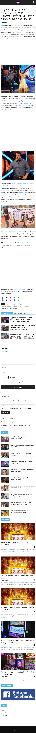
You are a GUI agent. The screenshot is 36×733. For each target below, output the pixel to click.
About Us (4, 713)
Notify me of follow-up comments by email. (13, 382)
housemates (7, 101)
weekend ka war (13, 308)
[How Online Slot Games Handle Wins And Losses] (18, 565)
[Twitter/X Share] (6, 299)
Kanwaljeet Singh (23, 243)
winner (22, 192)
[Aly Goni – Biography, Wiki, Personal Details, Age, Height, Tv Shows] (5, 488)
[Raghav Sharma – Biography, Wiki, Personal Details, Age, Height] (5, 472)
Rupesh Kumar (6, 22)
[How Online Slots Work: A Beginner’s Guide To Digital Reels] (18, 629)
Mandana (30, 30)
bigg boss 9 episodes (18, 306)
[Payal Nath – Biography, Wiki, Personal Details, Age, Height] (5, 439)
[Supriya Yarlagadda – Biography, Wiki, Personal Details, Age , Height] (5, 504)
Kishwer (21, 36)
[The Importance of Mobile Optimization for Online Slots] (18, 596)
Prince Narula (24, 183)
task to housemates (19, 289)
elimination (27, 306)
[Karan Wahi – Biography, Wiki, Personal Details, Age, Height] (5, 496)
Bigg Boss (8, 304)
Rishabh (26, 103)
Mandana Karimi (26, 105)
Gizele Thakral (7, 186)
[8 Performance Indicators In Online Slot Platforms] (18, 531)
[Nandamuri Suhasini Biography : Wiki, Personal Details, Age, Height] (5, 513)
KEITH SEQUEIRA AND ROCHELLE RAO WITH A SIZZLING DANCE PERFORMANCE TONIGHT (22, 328)
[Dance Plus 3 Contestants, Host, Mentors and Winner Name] (5, 464)
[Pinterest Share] (10, 299)
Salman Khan (4, 109)
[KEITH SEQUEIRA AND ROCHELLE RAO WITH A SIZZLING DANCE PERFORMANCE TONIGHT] (5, 328)
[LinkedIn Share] (14, 299)
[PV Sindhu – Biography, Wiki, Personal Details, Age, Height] (5, 455)
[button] (33, 2)
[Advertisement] (18, 52)
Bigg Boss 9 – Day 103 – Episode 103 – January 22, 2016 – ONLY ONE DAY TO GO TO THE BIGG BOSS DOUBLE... (22, 336)
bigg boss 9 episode (6, 306)
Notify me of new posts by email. (11, 384)
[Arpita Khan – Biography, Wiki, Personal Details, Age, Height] (5, 480)
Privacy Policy (5, 715)
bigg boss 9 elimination (25, 304)
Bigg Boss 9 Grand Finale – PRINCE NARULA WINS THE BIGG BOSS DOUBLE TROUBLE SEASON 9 (21, 320)
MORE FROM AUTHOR (20, 313)
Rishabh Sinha (16, 183)
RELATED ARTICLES (7, 313)
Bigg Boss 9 (15, 304)
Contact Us (5, 718)
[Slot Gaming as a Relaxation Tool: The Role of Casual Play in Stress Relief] (18, 661)
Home (3, 710)
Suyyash (14, 32)
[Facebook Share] (2, 299)
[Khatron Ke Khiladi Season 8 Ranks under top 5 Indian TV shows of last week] (5, 447)
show (17, 25)
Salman (3, 25)
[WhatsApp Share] (18, 299)
